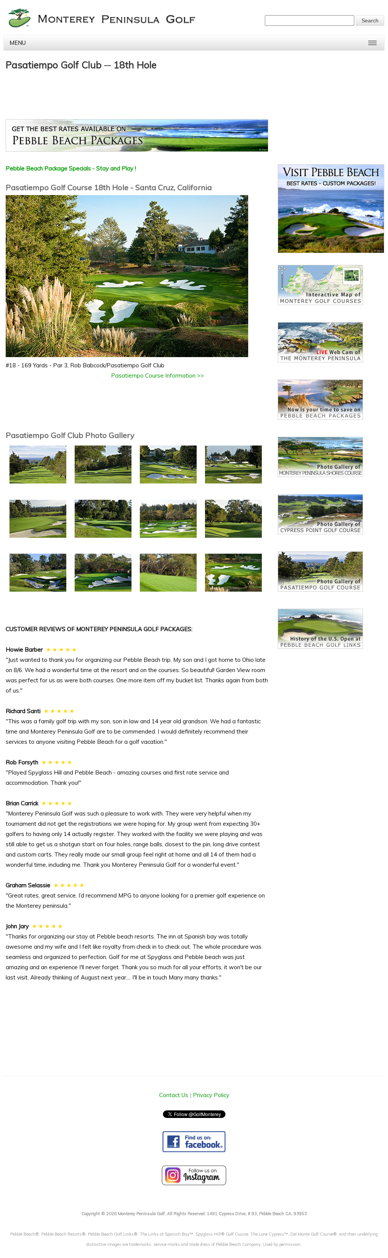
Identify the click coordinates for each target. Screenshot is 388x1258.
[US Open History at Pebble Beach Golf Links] (320, 646)
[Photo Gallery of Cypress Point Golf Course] (320, 532)
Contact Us (173, 1095)
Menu (17, 42)
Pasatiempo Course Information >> (157, 375)
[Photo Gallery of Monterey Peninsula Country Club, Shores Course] (320, 475)
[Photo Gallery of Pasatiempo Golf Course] (320, 589)
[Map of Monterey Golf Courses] (320, 303)
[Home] (103, 26)
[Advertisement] (144, 91)
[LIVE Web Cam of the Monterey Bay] (320, 360)
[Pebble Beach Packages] (137, 137)
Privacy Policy (211, 1095)
